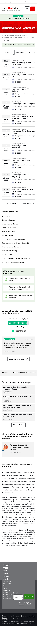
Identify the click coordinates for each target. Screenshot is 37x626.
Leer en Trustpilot (17, 359)
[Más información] (33, 45)
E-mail (15, 593)
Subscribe (29, 596)
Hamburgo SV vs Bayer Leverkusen (22, 161)
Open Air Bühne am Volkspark (13, 239)
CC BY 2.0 (31, 623)
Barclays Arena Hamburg (11, 247)
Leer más (5, 40)
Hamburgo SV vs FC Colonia (20, 90)
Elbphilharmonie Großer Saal (13, 262)
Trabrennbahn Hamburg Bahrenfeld (15, 243)
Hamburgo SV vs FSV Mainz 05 (23, 76)
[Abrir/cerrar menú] (32, 9)
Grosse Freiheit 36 (9, 235)
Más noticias (18, 425)
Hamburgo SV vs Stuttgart (23, 104)
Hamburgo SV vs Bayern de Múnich (23, 132)
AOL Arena (6, 216)
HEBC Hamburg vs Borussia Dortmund (23, 64)
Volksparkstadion (8, 231)
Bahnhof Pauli (7, 254)
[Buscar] (27, 9)
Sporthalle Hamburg (9, 251)
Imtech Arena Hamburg (11, 224)
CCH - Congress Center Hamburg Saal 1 (18, 258)
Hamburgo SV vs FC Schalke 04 (20, 147)
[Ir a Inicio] (11, 9)
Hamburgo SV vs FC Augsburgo (20, 176)
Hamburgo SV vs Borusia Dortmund (22, 190)
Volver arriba (12, 203)
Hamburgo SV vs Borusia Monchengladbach (22, 117)
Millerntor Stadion (9, 228)
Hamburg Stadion (8, 220)
